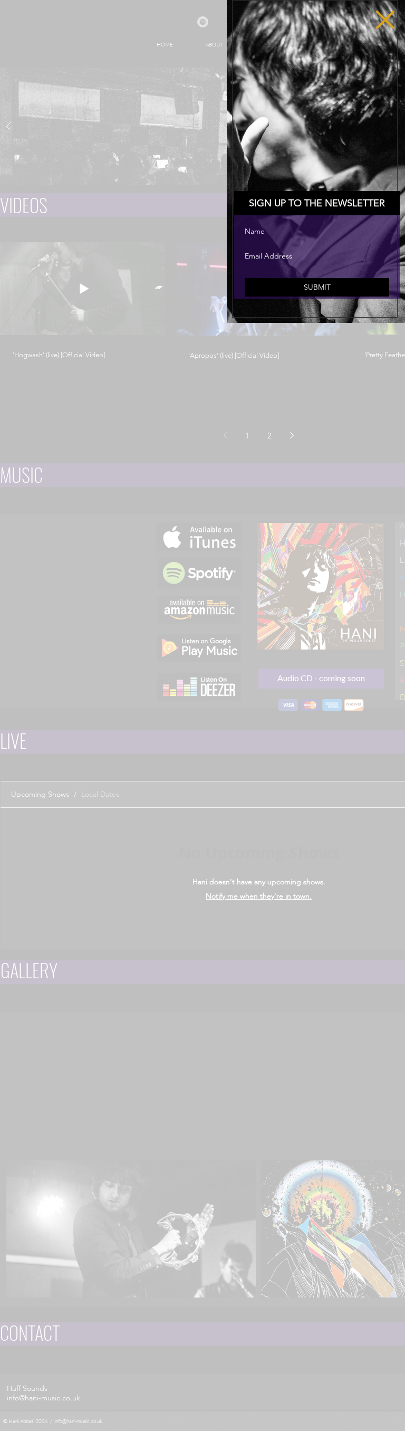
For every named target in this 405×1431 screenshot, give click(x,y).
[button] (385, 20)
